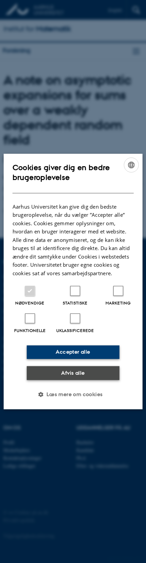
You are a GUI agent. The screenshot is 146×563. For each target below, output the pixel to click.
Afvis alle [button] (73, 372)
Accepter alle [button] (73, 352)
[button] (73, 394)
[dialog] (73, 281)
